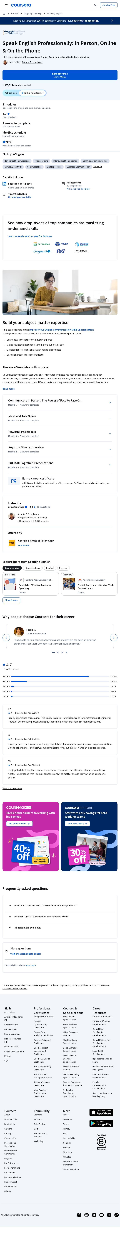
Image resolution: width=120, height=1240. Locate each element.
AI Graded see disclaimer (78, 189)
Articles (66, 1147)
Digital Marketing (12, 1034)
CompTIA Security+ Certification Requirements (101, 1043)
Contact (66, 1143)
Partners (38, 1119)
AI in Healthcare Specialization (70, 1042)
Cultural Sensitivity (13, 166)
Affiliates (67, 1157)
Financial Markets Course (71, 1068)
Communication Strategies (95, 161)
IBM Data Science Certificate (42, 1084)
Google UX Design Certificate (42, 1060)
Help (65, 1133)
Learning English (54, 13)
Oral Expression (54, 166)
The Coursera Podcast (40, 1135)
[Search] (95, 5)
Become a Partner (12, 1177)
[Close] (112, 20)
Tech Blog (38, 1141)
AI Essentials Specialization (69, 1018)
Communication (34, 166)
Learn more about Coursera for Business (30, 236)
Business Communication (78, 166)
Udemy (7, 1191)
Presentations (41, 161)
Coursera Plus (10, 1138)
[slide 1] (53, 652)
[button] (97, 166)
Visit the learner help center (25, 954)
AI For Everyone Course (70, 1034)
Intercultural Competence (65, 161)
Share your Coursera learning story (102, 1095)
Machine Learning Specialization (71, 1076)
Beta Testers (40, 1124)
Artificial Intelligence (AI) (13, 1018)
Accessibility (69, 1138)
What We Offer (11, 1119)
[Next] (114, 637)
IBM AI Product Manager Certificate (43, 1076)
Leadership (9, 1124)
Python (7, 1056)
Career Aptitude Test (102, 1016)
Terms (66, 1124)
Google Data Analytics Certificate (43, 1034)
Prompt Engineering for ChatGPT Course (72, 1084)
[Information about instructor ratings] (26, 507)
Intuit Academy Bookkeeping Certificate (41, 1093)
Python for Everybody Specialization (69, 1093)
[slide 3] (62, 652)
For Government (12, 1168)
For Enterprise (11, 1163)
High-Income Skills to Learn (102, 1060)
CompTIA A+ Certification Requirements (99, 1032)
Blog (36, 1128)
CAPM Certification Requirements (101, 1023)
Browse (14, 13)
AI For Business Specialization (70, 1026)
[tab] (12, 568)
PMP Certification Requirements (100, 1076)
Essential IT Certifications (98, 1052)
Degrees (8, 1158)
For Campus (9, 1172)
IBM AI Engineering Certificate (42, 1068)
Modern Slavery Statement (70, 1163)
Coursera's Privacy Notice (14, 988)
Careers (8, 1128)
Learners (38, 1114)
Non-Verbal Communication (17, 161)
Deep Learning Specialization (70, 1049)
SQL (6, 1060)
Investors (67, 1119)
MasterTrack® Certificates (10, 1152)
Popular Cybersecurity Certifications (99, 1085)
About (7, 1114)
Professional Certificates (10, 1144)
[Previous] (6, 637)
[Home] (4, 13)
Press (66, 1114)
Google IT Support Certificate (42, 1042)
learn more (31, 965)
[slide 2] (57, 652)
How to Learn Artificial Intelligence (102, 1068)
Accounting (9, 1012)
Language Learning (33, 13)
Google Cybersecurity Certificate (40, 1024)
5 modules (9, 104)
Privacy (66, 1128)
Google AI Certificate (43, 1016)
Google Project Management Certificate (41, 1051)
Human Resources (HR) (12, 1040)
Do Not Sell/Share (71, 1169)
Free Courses (10, 1186)
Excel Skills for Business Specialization (70, 1059)
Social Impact (10, 1182)
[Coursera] (21, 5)
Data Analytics (11, 1029)
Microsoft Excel (11, 1046)
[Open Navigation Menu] (6, 5)
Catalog (8, 1133)
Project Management (14, 1051)
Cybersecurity (11, 1024)
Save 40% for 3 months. (85, 21)
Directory (67, 1152)
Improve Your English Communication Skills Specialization (61, 329)
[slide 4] (66, 652)
